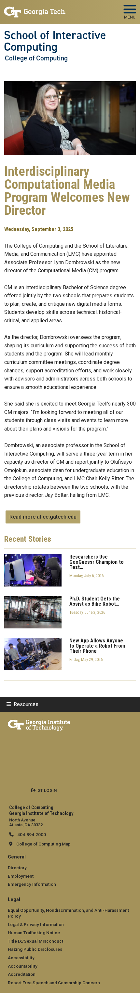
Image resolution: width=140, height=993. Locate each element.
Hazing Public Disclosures (35, 949)
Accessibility (21, 957)
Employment (21, 876)
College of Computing (36, 58)
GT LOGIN (47, 790)
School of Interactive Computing (55, 41)
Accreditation (21, 974)
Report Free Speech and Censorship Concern (54, 982)
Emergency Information (32, 884)
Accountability (22, 966)
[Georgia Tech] (39, 724)
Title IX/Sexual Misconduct (35, 941)
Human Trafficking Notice (34, 932)
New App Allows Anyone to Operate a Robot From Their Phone (97, 646)
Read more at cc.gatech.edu (43, 517)
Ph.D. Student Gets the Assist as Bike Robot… (94, 601)
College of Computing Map (43, 843)
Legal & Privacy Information (36, 924)
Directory (17, 867)
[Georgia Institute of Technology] (35, 9)
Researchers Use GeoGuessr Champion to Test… (96, 562)
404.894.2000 (31, 834)
